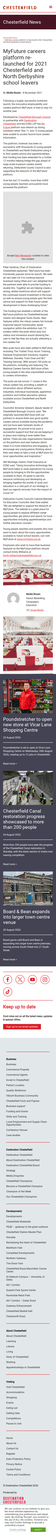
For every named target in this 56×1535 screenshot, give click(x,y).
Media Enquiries (15, 1175)
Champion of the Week (18, 1191)
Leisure (10, 1346)
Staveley (11, 1237)
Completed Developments (20, 1253)
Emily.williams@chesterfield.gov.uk (22, 555)
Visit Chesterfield (15, 1387)
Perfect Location (15, 1085)
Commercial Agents (17, 1074)
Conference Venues (16, 1130)
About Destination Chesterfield (23, 1160)
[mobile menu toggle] (51, 7)
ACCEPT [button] (38, 1530)
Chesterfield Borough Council (34, 117)
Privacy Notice (14, 1464)
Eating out (11, 1407)
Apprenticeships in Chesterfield (23, 1367)
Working (10, 1362)
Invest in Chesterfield (17, 1080)
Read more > (10, 763)
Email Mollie (37, 610)
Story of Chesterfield (17, 1356)
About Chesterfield (16, 1336)
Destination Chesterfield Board (23, 1165)
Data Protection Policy (18, 1459)
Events (10, 1402)
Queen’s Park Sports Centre (21, 1290)
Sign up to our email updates (22, 1026)
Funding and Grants (17, 1111)
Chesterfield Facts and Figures (22, 1100)
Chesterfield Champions (19, 1181)
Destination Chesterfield (19, 8)
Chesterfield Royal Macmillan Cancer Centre (26, 1270)
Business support (15, 1106)
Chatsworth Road (15, 1316)
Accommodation (15, 1392)
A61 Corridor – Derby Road (21, 1300)
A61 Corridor (13, 1284)
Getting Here (13, 1413)
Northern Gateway (16, 1258)
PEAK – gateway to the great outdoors (27, 1226)
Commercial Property (17, 1069)
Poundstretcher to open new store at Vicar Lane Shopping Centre (27, 725)
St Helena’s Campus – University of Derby (25, 1278)
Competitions (13, 1418)
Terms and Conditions (18, 1474)
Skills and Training (16, 1116)
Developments (14, 1216)
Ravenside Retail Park (18, 1295)
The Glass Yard (14, 1263)
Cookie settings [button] (17, 1529)
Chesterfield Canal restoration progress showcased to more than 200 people (24, 819)
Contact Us (12, 1448)
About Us (11, 1443)
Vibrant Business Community (22, 1095)
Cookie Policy (13, 1469)
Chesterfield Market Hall (19, 1311)
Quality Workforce (16, 1090)
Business (11, 1064)
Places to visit (13, 1423)
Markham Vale (14, 1247)
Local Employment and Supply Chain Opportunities (26, 1123)
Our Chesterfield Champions (21, 1196)
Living (9, 1351)
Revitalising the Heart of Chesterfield (26, 1242)
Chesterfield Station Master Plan (24, 1232)
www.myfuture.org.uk (28, 539)
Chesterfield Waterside (18, 1221)
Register (10, 1453)
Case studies (13, 1135)
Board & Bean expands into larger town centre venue (26, 917)
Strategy (10, 1170)
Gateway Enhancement (19, 1305)
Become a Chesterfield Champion (24, 1186)
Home (9, 1438)
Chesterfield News (10, 38)
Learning (11, 1341)
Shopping (11, 1397)
